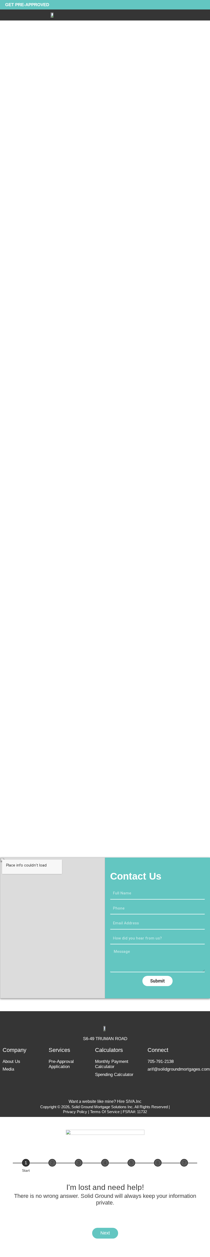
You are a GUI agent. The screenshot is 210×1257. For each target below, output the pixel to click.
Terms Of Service (105, 1112)
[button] (205, 15)
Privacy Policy (75, 1112)
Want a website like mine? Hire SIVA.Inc (105, 1101)
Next (105, 1232)
